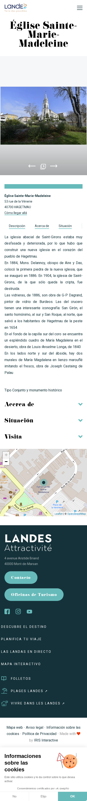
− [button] (6, 461)
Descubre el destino (24, 627)
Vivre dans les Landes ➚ (38, 703)
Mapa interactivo (21, 664)
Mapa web (14, 727)
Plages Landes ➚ (29, 691)
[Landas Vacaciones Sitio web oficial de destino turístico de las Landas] (15, 7)
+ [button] (6, 455)
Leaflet (58, 513)
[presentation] (32, 167)
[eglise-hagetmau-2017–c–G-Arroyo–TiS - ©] (43, 115)
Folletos (21, 678)
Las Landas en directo (26, 651)
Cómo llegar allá (15, 213)
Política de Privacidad (39, 734)
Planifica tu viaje (21, 639)
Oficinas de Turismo (34, 595)
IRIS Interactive (46, 740)
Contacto (21, 578)
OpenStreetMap (76, 513)
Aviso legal (34, 727)
